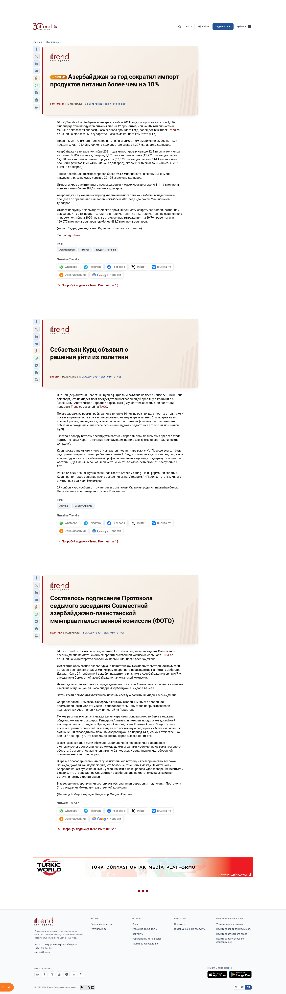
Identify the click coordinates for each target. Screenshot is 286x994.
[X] (52, 974)
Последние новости (101, 924)
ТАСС (103, 406)
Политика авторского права (231, 934)
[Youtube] (59, 974)
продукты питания (105, 249)
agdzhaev (74, 235)
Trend (172, 130)
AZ (242, 987)
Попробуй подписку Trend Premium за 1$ (89, 285)
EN (236, 987)
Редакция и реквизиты (144, 929)
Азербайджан (67, 249)
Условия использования (229, 924)
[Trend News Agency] (43, 922)
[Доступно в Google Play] (240, 974)
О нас (135, 924)
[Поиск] (179, 26)
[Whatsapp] (37, 974)
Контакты (137, 934)
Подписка (179, 924)
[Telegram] (67, 974)
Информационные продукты (189, 929)
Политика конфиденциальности (233, 929)
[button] (36, 49)
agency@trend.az (42, 952)
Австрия (64, 506)
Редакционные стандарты (146, 938)
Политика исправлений (145, 943)
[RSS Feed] (81, 974)
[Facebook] (45, 974)
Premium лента (99, 929)
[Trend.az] (45, 26)
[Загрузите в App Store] (217, 974)
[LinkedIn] (74, 974)
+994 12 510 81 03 (42, 948)
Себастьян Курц (83, 506)
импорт (85, 249)
